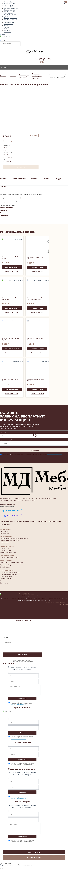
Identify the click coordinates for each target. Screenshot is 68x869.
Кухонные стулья (5, 550)
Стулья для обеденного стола (9, 565)
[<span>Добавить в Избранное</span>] (12, 247)
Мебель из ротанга (6, 543)
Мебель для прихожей (11, 15)
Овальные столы (5, 581)
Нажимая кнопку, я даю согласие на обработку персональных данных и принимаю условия (32, 454)
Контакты (7, 30)
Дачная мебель (8, 7)
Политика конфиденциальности (57, 602)
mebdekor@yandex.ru (43, 60)
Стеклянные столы (6, 579)
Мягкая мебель (8, 2)
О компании (7, 32)
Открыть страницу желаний (9, 865)
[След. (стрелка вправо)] (2, 868)
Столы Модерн (5, 567)
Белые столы (4, 583)
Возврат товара (8, 24)
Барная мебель (8, 5)
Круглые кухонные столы (8, 552)
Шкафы (6, 16)
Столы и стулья (8, 13)
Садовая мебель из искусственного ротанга (14, 538)
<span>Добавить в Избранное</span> (21, 239)
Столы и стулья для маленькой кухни (11, 563)
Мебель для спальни (10, 19)
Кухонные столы (5, 548)
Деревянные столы (6, 576)
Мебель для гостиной (10, 18)
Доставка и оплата (9, 22)
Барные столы (4, 531)
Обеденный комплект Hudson (9, 557)
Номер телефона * (6, 440)
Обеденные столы (9, 3)
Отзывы (6, 25)
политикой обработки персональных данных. (22, 661)
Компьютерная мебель (11, 8)
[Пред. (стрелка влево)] (0, 868)
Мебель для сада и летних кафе (10, 541)
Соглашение (63, 604)
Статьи (37, 521)
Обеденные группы (7, 555)
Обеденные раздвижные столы (10, 572)
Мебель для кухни (9, 10)
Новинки (6, 27)
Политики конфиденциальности (54, 454)
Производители (55, 521)
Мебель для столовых (10, 11)
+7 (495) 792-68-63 (43, 58)
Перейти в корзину (34, 852)
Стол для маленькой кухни (8, 574)
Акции (6, 29)
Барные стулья (4, 533)
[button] (12, 267)
